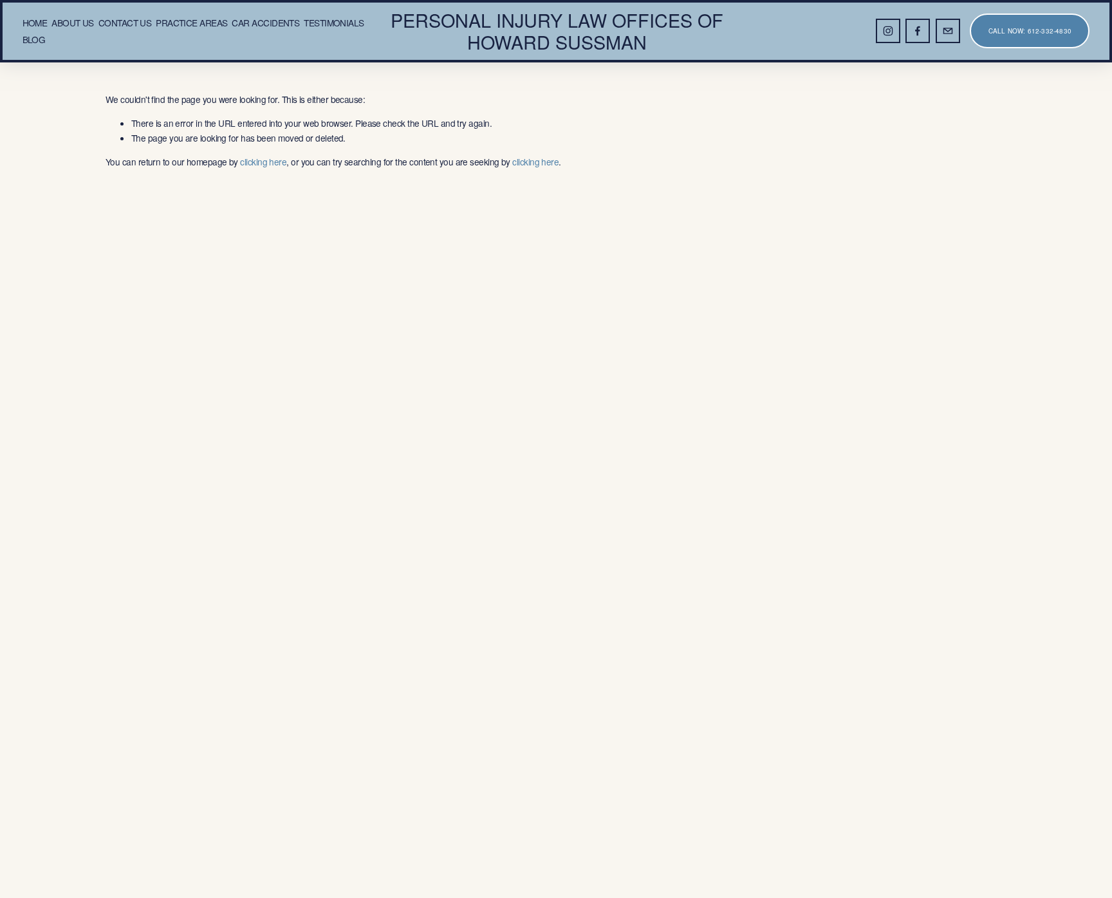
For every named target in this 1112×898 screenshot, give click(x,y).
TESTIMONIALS (334, 22)
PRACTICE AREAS (191, 22)
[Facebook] (917, 31)
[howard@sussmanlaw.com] (948, 31)
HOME (35, 22)
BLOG (34, 39)
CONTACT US (125, 22)
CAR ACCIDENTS (265, 22)
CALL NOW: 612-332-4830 (1029, 30)
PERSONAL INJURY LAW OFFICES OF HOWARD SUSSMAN (557, 30)
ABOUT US (72, 22)
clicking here (263, 161)
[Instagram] (888, 31)
